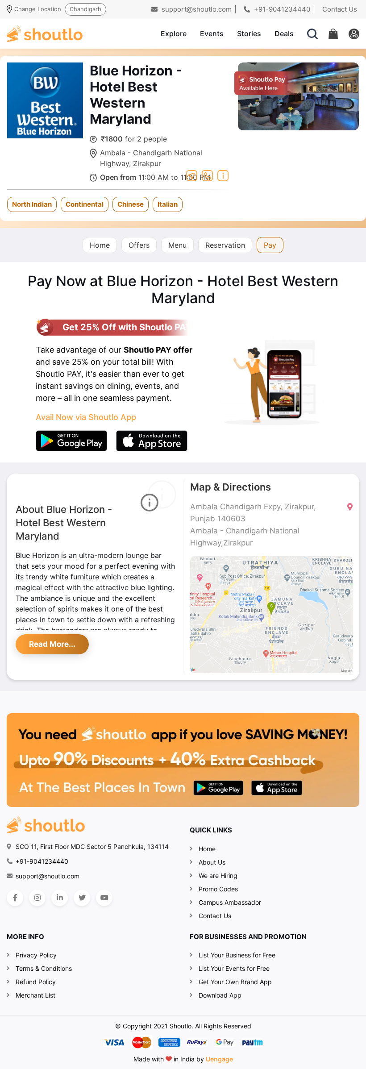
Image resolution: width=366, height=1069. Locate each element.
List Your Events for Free (234, 968)
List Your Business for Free (237, 955)
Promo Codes (218, 889)
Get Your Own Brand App (235, 982)
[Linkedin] (59, 898)
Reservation (225, 245)
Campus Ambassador (230, 902)
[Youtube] (104, 898)
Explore (174, 33)
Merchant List (35, 995)
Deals (284, 33)
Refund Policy (36, 982)
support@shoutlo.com (196, 9)
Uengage (219, 1059)
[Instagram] (37, 898)
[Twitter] (82, 898)
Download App (220, 995)
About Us (212, 862)
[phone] (207, 174)
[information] (223, 174)
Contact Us (339, 9)
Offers (139, 245)
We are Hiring (218, 875)
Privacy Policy (36, 955)
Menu (177, 245)
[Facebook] (15, 898)
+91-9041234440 (281, 9)
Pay (270, 245)
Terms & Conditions (44, 968)
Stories (249, 33)
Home (100, 245)
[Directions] (191, 174)
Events (212, 33)
